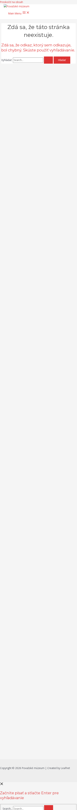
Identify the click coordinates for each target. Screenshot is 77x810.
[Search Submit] (48, 60)
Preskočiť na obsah (11, 2)
